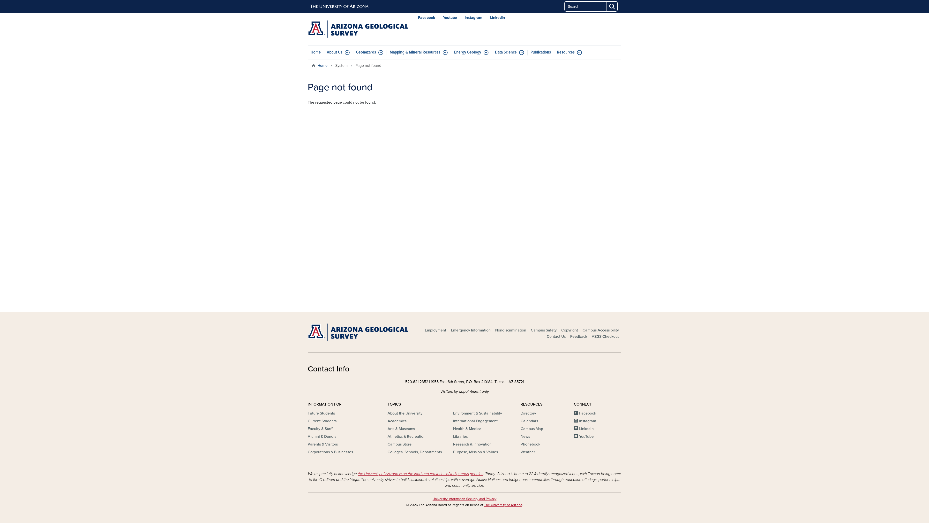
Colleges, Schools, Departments (415, 452)
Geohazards (366, 52)
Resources (566, 52)
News (525, 436)
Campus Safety (544, 330)
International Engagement (475, 421)
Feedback (578, 336)
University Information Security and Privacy (464, 499)
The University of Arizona (503, 505)
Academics (397, 421)
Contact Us (556, 336)
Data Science (506, 52)
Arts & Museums (401, 428)
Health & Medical (467, 428)
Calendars (529, 421)
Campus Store (400, 444)
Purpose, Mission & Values (475, 452)
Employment (435, 330)
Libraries (460, 436)
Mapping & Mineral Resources (415, 52)
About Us (334, 52)
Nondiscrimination (510, 330)
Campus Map (532, 428)
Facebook (426, 17)
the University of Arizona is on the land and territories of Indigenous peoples (420, 473)
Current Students (322, 421)
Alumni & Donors (322, 436)
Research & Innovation (472, 444)
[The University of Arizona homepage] (340, 6)
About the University (405, 413)
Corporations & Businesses (330, 452)
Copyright (569, 330)
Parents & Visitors (323, 444)
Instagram (473, 17)
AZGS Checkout (605, 336)
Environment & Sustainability (477, 413)
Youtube (450, 17)
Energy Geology (467, 52)
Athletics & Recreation (407, 436)
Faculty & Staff (320, 428)
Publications (541, 52)
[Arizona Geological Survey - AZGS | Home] (358, 29)
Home (316, 52)
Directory (528, 413)
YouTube (586, 436)
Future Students (321, 413)
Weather (528, 452)
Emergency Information (471, 330)
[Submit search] (612, 6)
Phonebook (530, 444)
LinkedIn (497, 17)
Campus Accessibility (601, 330)
